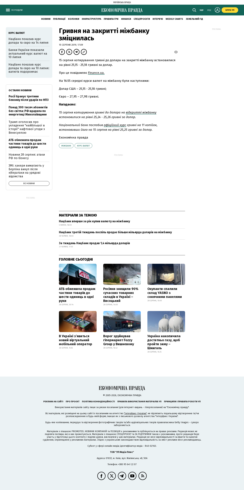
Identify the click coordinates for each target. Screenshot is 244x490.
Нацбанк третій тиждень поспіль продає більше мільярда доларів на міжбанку (115, 232)
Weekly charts (174, 19)
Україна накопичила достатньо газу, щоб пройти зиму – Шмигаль (164, 342)
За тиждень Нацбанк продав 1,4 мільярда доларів (94, 243)
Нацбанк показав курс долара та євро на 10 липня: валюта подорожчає (28, 68)
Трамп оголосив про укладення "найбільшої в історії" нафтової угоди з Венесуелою (27, 127)
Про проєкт (73, 401)
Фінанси (126, 19)
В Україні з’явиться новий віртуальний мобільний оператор (75, 340)
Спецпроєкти (142, 19)
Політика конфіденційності (98, 401)
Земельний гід (194, 19)
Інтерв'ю (158, 19)
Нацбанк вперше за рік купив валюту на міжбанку (94, 221)
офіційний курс (115, 125)
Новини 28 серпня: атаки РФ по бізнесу (27, 156)
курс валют (83, 145)
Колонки (73, 19)
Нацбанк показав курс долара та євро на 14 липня (28, 40)
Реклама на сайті (53, 401)
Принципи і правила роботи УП (182, 401)
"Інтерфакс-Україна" (135, 413)
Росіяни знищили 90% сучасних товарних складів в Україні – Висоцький (120, 295)
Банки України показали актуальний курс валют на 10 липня (27, 53)
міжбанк (66, 145)
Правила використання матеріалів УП (139, 401)
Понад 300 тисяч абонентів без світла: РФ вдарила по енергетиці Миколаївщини (28, 110)
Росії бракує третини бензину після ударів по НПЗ (29, 98)
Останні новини (20, 90)
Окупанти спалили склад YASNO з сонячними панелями (164, 293)
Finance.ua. (96, 73)
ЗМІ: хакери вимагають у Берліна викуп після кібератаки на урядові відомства (26, 171)
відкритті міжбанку (141, 112)
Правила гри (111, 19)
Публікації (59, 19)
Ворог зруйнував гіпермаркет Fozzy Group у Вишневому (118, 340)
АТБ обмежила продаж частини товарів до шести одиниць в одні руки (77, 295)
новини (45, 19)
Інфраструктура (91, 19)
